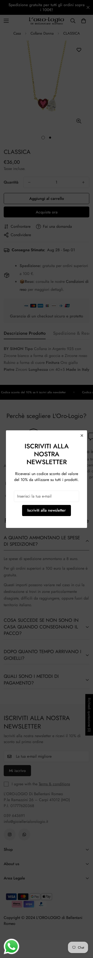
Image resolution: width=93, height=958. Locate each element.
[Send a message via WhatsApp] (11, 946)
